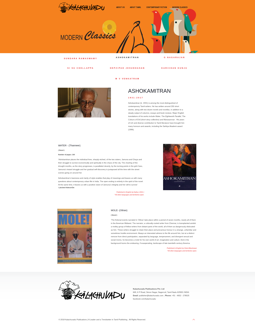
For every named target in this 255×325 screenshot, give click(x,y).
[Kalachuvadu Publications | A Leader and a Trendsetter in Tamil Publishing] (82, 7)
